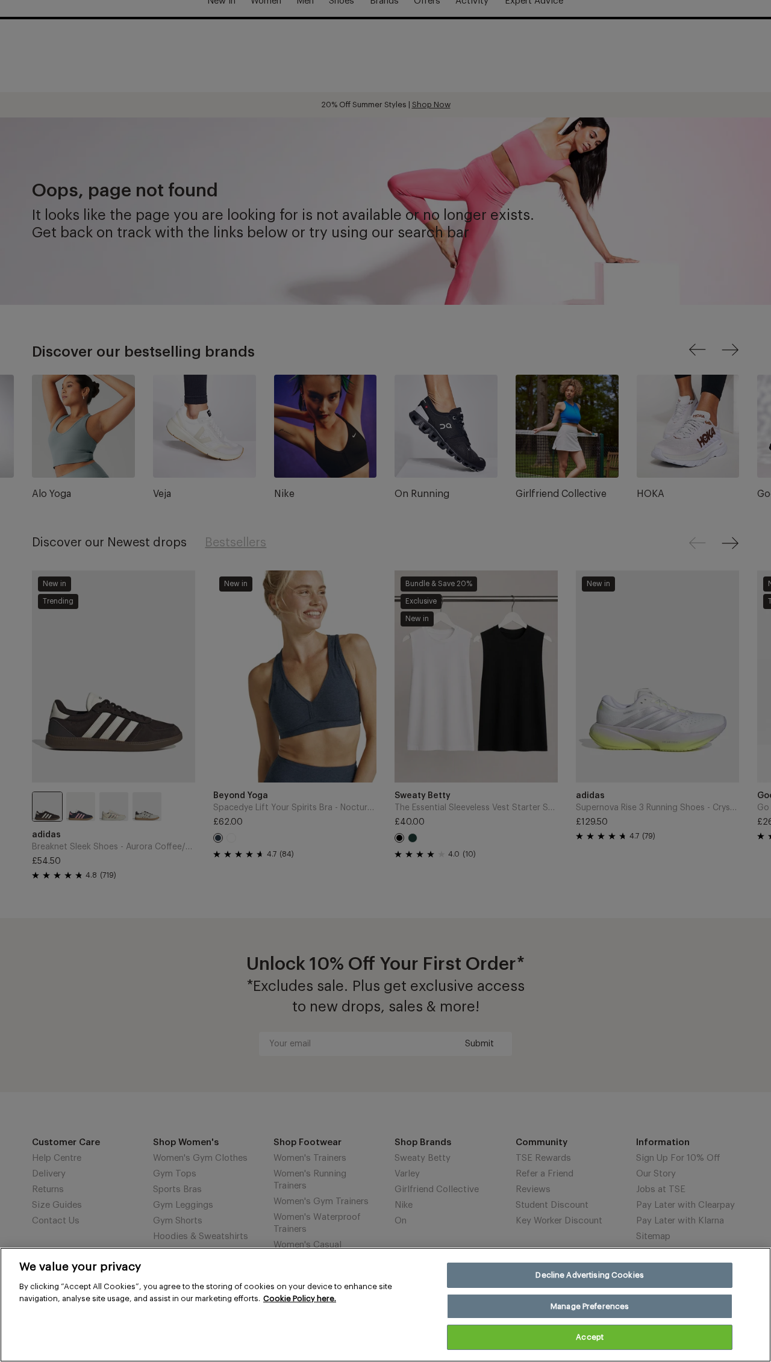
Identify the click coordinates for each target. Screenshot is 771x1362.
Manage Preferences (590, 1306)
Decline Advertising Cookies (589, 1275)
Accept (590, 1337)
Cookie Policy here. (299, 1298)
